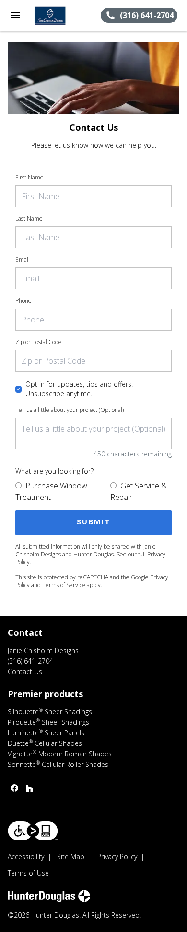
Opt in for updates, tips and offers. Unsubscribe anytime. (79, 388)
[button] (15, 15)
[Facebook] (14, 788)
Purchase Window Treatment (51, 491)
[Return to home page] (59, 15)
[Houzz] (29, 788)
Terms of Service (63, 585)
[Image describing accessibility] (33, 830)
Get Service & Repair (138, 491)
